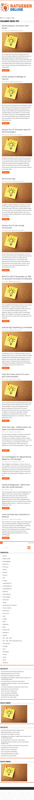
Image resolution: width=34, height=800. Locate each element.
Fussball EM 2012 (7, 583)
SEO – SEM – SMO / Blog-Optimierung (12, 640)
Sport (4, 649)
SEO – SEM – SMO (7, 638)
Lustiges (5, 619)
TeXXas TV (3, 691)
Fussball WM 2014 (7, 588)
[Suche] (28, 547)
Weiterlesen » (5, 70)
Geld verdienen (6, 594)
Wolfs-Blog (3, 695)
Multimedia (5, 624)
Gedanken (5, 591)
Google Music (4, 683)
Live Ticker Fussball (6, 687)
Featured (5, 572)
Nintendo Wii (6, 630)
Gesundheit (6, 599)
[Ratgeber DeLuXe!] (17, 7)
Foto (4, 578)
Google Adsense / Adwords (10, 605)
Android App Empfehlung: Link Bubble (17, 327)
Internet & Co (6, 610)
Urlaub (4, 660)
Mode (4, 621)
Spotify (3, 689)
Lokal (4, 616)
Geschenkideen (7, 597)
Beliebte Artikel (6, 558)
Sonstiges (5, 646)
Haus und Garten (7, 608)
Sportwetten (6, 651)
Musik (4, 627)
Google (4, 602)
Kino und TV (6, 613)
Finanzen (5, 575)
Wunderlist (4, 697)
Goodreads (4, 681)
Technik (5, 654)
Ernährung (5, 567)
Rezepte (5, 635)
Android (5, 556)
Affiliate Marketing (5, 673)
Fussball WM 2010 (7, 586)
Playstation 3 (6, 632)
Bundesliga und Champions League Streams (12, 677)
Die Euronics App (8, 179)
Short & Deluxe (6, 643)
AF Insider (3, 671)
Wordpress (5, 662)
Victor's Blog (4, 693)
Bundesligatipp (6, 561)
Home (3, 18)
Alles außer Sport (5, 675)
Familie (4, 569)
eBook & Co (6, 564)
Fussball (5, 580)
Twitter (4, 657)
